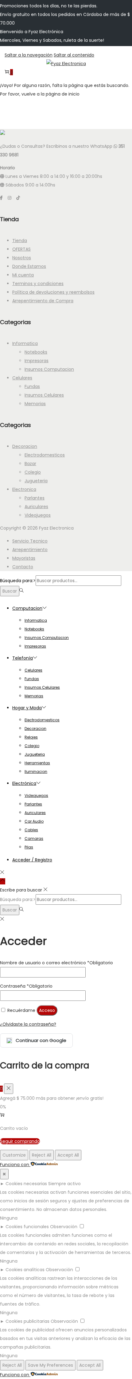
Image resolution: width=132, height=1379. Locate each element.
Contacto (22, 567)
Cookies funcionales (27, 1227)
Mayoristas (23, 558)
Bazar (30, 463)
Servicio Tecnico (30, 541)
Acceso (47, 1010)
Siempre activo (64, 1184)
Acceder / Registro (32, 860)
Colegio (33, 472)
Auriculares (36, 506)
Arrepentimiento (30, 550)
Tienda (19, 240)
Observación (63, 1227)
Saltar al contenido (74, 55)
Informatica (25, 343)
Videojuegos (38, 515)
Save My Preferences (50, 1365)
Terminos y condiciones (38, 283)
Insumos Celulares (44, 395)
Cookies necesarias (26, 1184)
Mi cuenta (23, 275)
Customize (14, 1155)
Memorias (35, 404)
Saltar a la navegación (28, 55)
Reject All (41, 1155)
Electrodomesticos (45, 455)
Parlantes (35, 498)
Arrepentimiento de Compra (42, 301)
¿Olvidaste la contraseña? (28, 1024)
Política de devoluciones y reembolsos (53, 292)
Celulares (22, 378)
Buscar (9, 591)
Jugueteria (36, 481)
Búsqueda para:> (18, 581)
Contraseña (26, 986)
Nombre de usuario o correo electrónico (56, 963)
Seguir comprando (20, 1141)
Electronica (24, 489)
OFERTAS (21, 249)
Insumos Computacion (49, 369)
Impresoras (37, 361)
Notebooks (36, 352)
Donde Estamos (29, 266)
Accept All (68, 1155)
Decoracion (24, 446)
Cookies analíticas (25, 1270)
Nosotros (21, 258)
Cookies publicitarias (27, 1321)
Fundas (32, 386)
